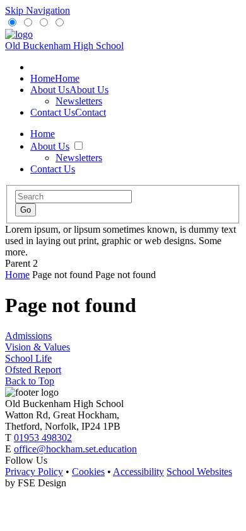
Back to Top (29, 381)
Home (17, 274)
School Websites (199, 471)
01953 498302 (43, 437)
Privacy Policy (34, 471)
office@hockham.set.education (75, 449)
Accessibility (138, 471)
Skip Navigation (37, 10)
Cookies (88, 471)
